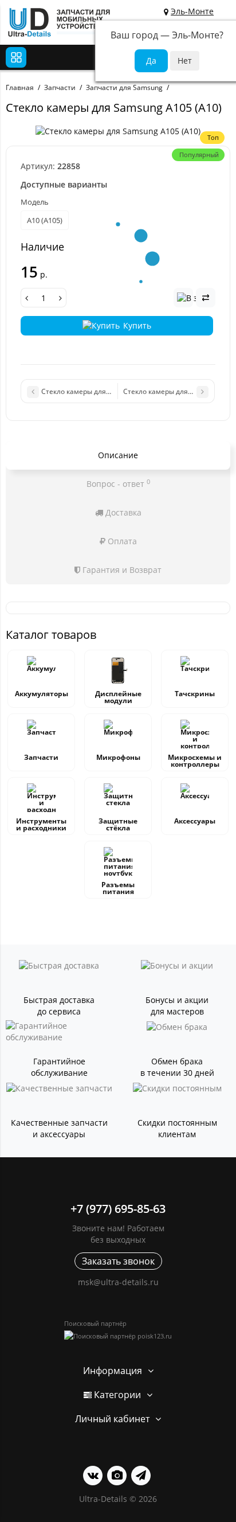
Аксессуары (194, 821)
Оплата (121, 541)
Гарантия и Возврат (121, 569)
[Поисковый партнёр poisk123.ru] (118, 1336)
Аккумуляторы (41, 693)
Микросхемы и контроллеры (195, 760)
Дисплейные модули (118, 697)
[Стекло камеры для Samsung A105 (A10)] (118, 131)
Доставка (122, 512)
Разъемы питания (118, 888)
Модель (35, 202)
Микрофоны (118, 757)
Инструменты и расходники (41, 824)
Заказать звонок (118, 1261)
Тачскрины (195, 693)
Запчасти (41, 757)
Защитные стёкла (118, 824)
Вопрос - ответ (118, 483)
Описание (118, 455)
